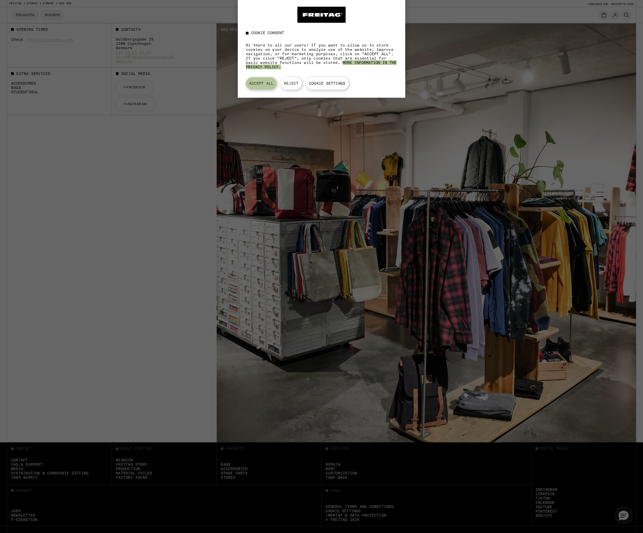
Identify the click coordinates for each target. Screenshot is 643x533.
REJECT (291, 83)
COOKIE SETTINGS (327, 83)
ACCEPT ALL (261, 83)
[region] (321, 49)
